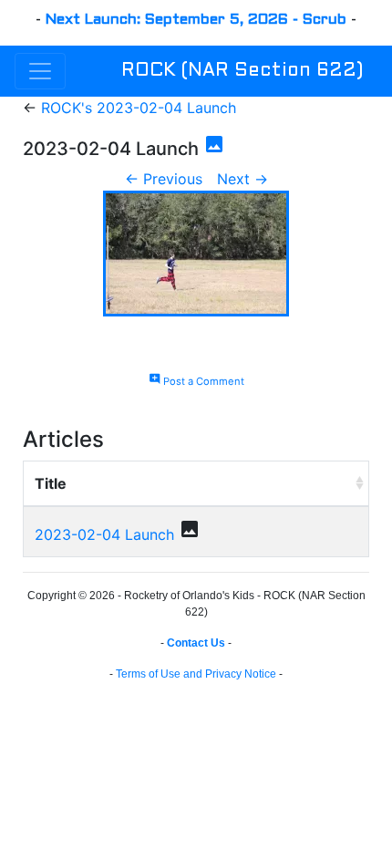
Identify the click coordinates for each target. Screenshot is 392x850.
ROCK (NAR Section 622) (242, 71)
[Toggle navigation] (40, 71)
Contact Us (196, 643)
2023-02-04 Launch (104, 534)
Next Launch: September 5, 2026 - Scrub (196, 19)
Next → (242, 179)
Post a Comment (196, 381)
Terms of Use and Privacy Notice (196, 674)
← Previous (163, 179)
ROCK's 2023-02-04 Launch (138, 107)
